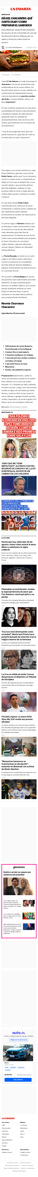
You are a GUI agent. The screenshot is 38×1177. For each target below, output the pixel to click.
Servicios (5, 14)
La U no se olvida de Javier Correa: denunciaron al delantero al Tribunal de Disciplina (18, 677)
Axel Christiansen (15, 47)
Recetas (24, 407)
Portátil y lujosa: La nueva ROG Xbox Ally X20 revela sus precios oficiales (17, 719)
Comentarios (17, 75)
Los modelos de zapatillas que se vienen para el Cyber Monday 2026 (12, 916)
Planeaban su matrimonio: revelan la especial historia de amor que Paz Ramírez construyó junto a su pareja (18, 593)
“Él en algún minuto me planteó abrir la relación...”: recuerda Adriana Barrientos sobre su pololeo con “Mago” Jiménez (12, 904)
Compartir (6, 75)
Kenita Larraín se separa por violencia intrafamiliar (17, 873)
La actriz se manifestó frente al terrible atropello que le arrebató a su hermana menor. (18, 644)
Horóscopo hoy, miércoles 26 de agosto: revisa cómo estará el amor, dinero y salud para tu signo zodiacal (18, 546)
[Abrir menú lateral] (3, 9)
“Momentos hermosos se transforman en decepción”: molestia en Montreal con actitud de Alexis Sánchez (17, 765)
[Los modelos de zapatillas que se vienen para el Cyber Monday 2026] (29, 916)
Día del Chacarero (15, 407)
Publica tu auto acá (18, 1040)
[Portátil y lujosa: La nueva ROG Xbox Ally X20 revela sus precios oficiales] (19, 747)
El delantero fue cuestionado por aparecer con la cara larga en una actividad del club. (18, 773)
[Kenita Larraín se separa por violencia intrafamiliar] (19, 887)
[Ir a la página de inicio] (21, 9)
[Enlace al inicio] (19, 867)
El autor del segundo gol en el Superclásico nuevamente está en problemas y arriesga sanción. (17, 685)
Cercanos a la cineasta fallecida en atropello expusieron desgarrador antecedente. (17, 601)
